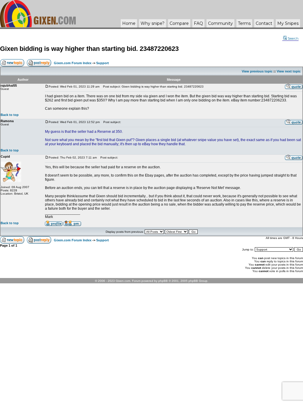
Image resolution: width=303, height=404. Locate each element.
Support (102, 63)
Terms (244, 23)
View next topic (289, 71)
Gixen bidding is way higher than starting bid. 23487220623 (89, 48)
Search (293, 38)
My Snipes (288, 23)
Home (129, 23)
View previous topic (257, 71)
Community (220, 23)
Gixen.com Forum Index (72, 63)
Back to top (10, 115)
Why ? (153, 23)
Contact (264, 23)
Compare (179, 23)
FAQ (198, 23)
